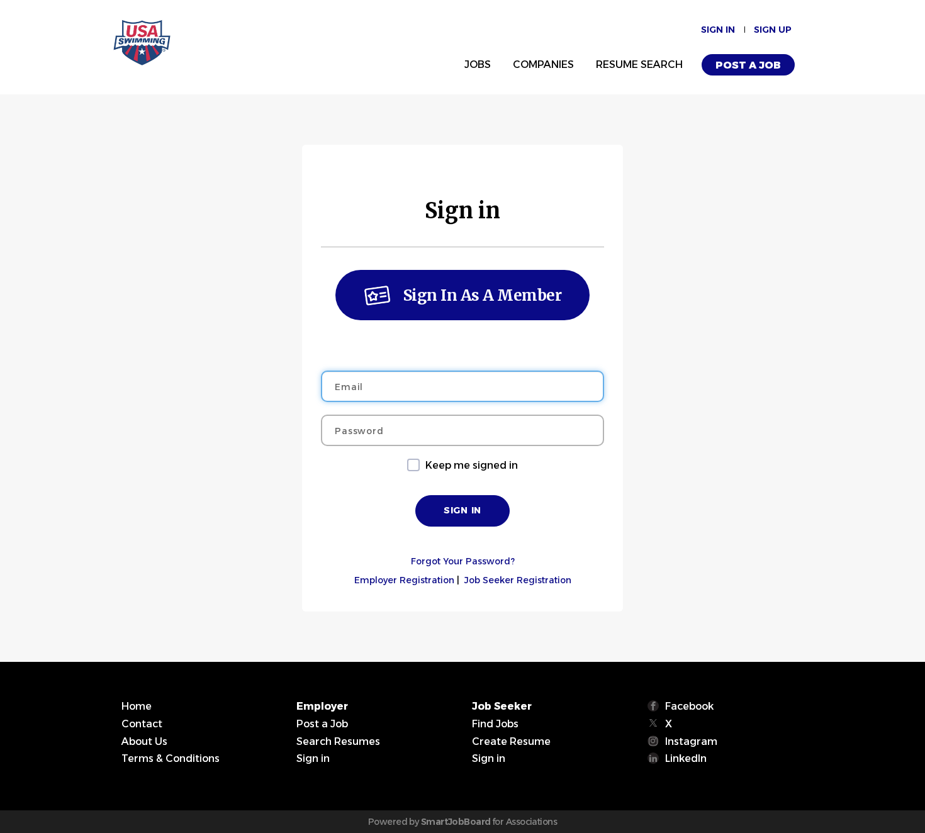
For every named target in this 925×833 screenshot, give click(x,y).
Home (136, 706)
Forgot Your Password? (463, 561)
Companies (543, 64)
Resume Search (639, 64)
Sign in (718, 29)
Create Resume (511, 741)
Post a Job (748, 65)
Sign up (773, 29)
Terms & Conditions (170, 758)
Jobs (477, 64)
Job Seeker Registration (517, 580)
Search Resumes (338, 741)
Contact (141, 724)
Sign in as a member (482, 295)
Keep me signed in (471, 465)
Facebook (689, 706)
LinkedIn (686, 758)
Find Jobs (495, 724)
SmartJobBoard (456, 821)
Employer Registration (404, 580)
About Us (144, 741)
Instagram (691, 741)
